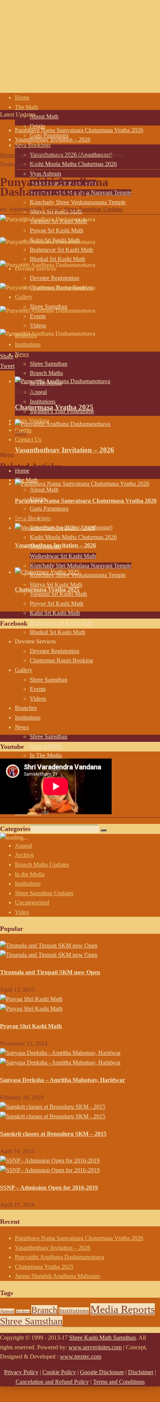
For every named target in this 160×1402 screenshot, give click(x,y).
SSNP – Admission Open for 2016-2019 (49, 1187)
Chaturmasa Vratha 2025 (54, 407)
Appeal (38, 392)
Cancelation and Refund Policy (52, 1382)
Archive (24, 855)
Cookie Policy (59, 1372)
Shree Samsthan (48, 364)
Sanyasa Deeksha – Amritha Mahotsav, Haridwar (62, 1080)
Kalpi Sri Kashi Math (55, 613)
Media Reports (122, 1309)
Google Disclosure (102, 1372)
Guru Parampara (49, 508)
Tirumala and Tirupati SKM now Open (50, 972)
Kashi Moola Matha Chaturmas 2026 (73, 164)
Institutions (42, 401)
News (22, 354)
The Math (26, 107)
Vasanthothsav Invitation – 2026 (52, 139)
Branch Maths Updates (42, 864)
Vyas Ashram (45, 173)
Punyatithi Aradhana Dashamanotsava (59, 1257)
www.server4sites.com (95, 1347)
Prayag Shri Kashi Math (31, 1026)
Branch (44, 1310)
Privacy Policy (21, 1372)
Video (22, 912)
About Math (44, 116)
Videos (38, 325)
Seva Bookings (33, 145)
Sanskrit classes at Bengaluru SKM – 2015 (53, 1134)
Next (20, 433)
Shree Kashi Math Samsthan (102, 1337)
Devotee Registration (54, 278)
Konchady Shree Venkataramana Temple (78, 202)
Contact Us (28, 439)
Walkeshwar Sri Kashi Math (63, 556)
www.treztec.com (80, 1356)
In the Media (30, 874)
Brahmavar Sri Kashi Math (61, 622)
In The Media (46, 755)
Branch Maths (46, 373)
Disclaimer (140, 1372)
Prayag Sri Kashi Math (56, 603)
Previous (25, 391)
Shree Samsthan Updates (93, 209)
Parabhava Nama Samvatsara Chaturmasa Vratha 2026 (79, 130)
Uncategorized (32, 902)
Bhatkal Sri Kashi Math (57, 259)
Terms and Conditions (119, 1382)
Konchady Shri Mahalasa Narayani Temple (80, 566)
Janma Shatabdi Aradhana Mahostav (57, 1276)
